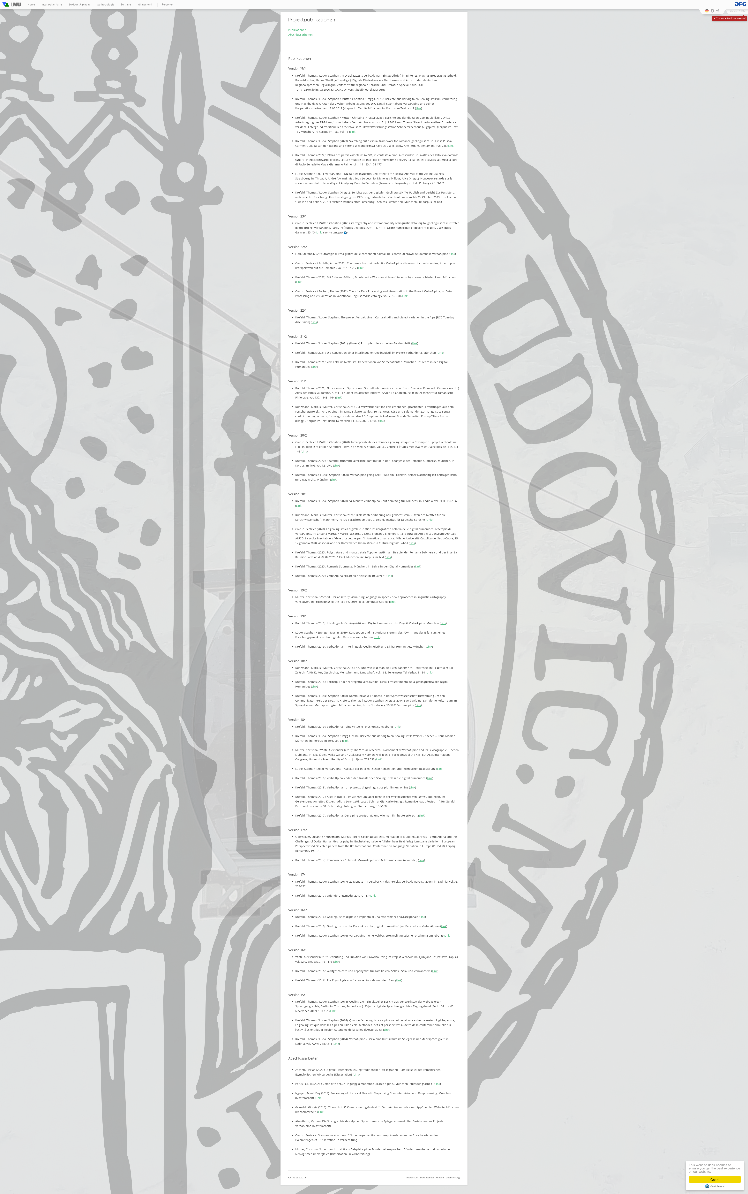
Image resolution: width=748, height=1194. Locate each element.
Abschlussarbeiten (300, 34)
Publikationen (297, 30)
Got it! (714, 1179)
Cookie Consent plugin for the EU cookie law (715, 1186)
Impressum (412, 1177)
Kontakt (440, 1177)
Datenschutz (427, 1177)
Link (418, 108)
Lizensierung (453, 1177)
